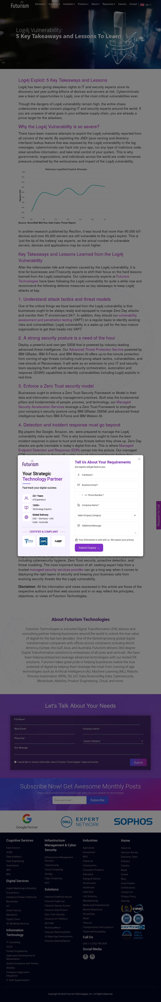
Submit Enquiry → (89, 547)
